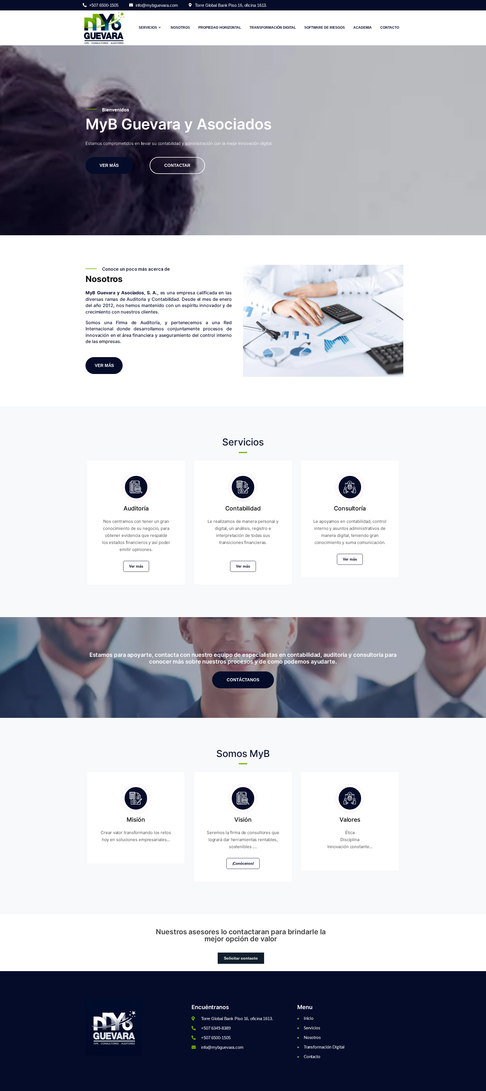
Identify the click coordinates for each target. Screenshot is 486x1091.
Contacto (389, 28)
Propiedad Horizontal (219, 28)
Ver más (109, 165)
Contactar (177, 165)
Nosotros (180, 28)
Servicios (148, 28)
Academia (362, 28)
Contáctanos (243, 679)
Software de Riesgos (324, 28)
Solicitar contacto (241, 958)
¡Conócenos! (243, 863)
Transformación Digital (272, 28)
